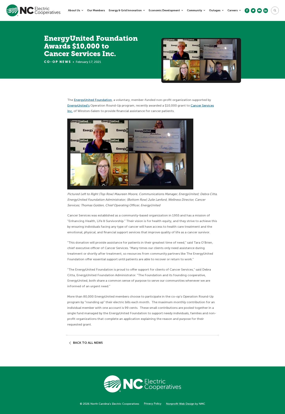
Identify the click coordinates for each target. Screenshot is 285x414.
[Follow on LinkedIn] (265, 10)
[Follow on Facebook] (247, 10)
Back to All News (88, 343)
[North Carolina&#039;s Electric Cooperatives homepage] (33, 10)
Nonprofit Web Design (180, 403)
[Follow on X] (253, 10)
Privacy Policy (152, 403)
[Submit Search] (275, 10)
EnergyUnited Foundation (93, 100)
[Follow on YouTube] (259, 10)
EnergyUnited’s (78, 105)
